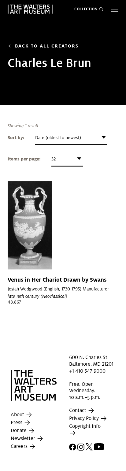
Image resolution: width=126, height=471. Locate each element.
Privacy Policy (84, 418)
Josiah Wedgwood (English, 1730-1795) (44, 289)
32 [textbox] (53, 159)
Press (17, 422)
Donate (19, 430)
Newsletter (23, 438)
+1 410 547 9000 (87, 371)
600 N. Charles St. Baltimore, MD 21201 (91, 360)
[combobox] (71, 137)
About (18, 414)
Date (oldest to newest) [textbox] (58, 137)
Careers (20, 446)
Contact (78, 410)
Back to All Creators (43, 46)
